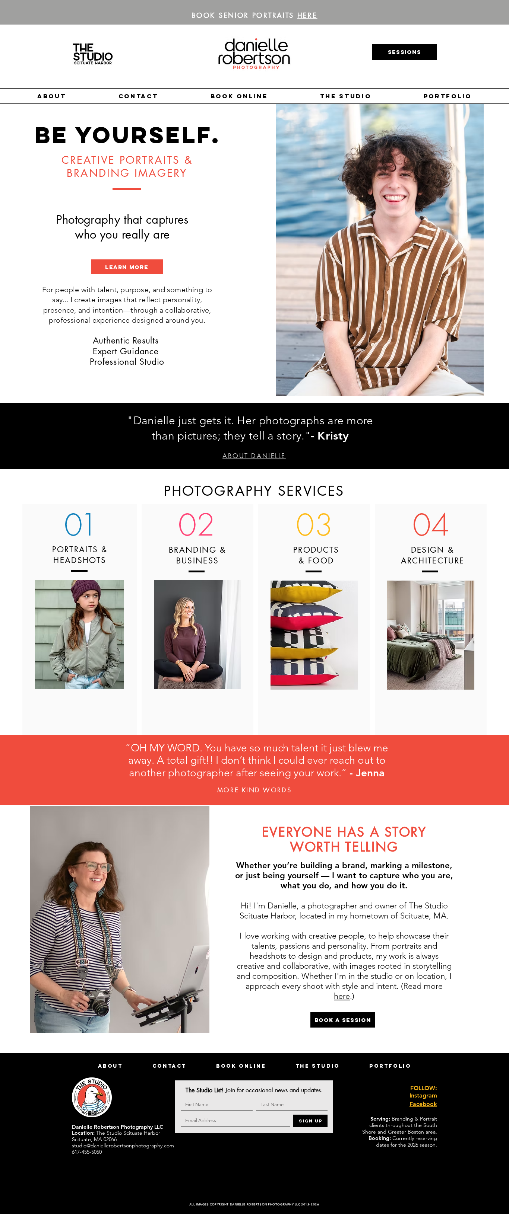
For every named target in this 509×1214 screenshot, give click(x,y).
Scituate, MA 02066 (94, 1139)
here (342, 996)
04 (431, 524)
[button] (51, 96)
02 (196, 524)
